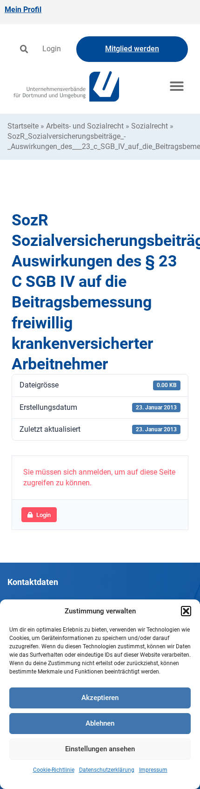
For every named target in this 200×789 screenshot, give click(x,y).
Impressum (153, 770)
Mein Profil (23, 9)
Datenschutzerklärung (106, 770)
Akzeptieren (100, 698)
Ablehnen (100, 723)
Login (51, 48)
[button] (186, 611)
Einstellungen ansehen (100, 749)
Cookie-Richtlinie (53, 770)
